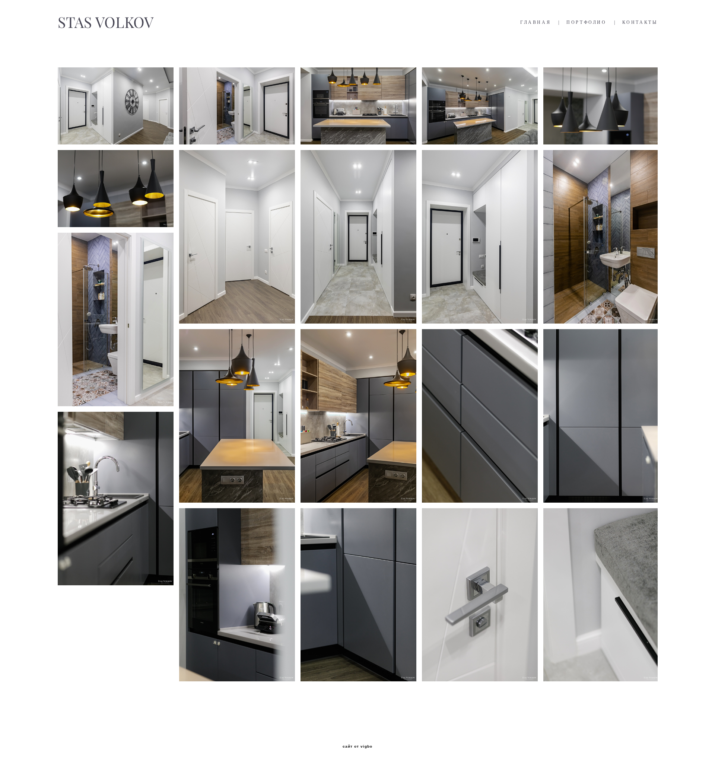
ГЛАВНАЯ (535, 22)
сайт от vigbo (357, 746)
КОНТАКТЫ (640, 22)
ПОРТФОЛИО (586, 22)
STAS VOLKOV (105, 22)
